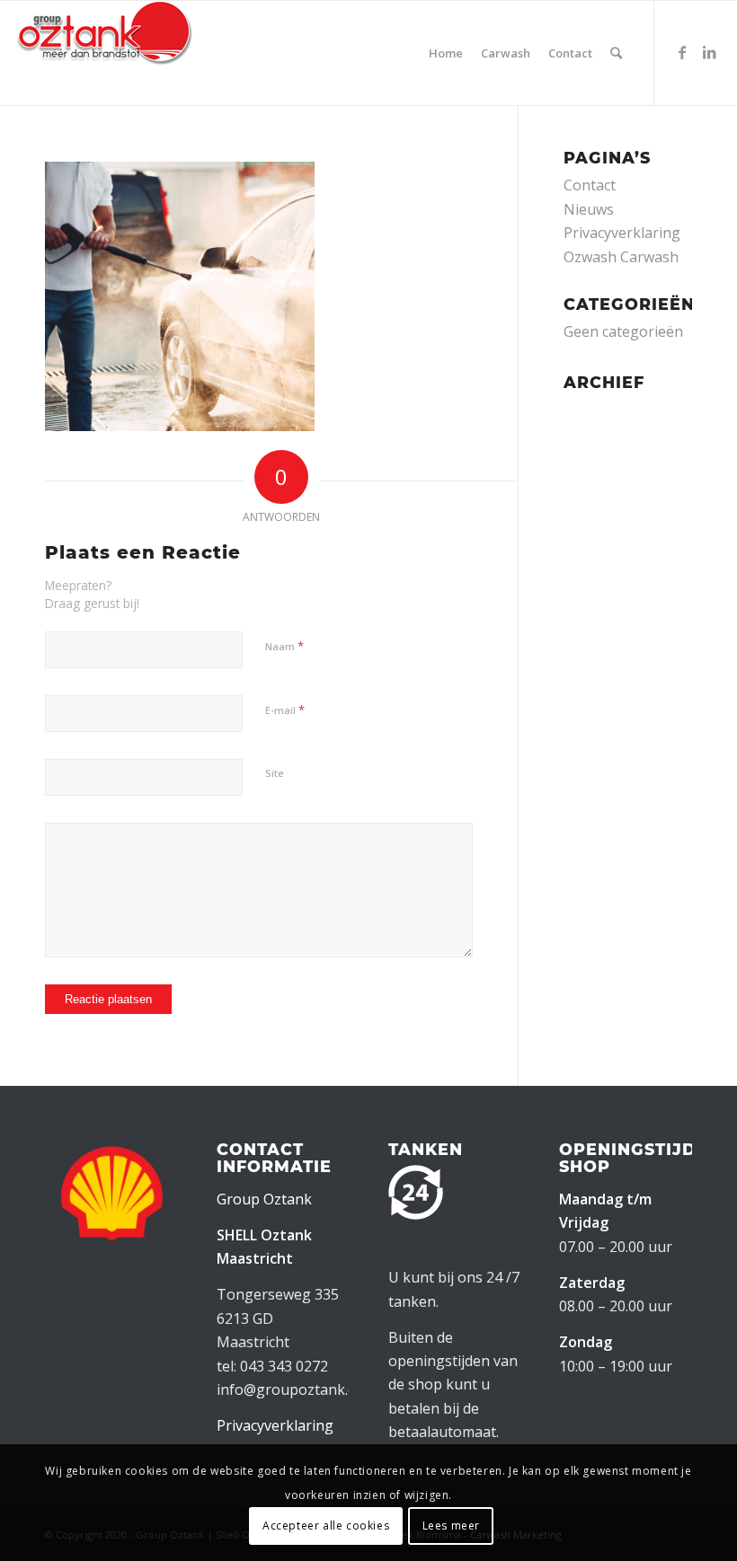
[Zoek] (616, 53)
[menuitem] (446, 53)
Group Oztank (264, 1199)
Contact (590, 185)
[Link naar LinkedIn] (709, 52)
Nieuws (589, 209)
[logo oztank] (104, 53)
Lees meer (451, 1525)
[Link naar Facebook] (682, 52)
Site (274, 773)
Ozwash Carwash (621, 257)
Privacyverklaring (622, 233)
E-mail (285, 709)
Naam (284, 646)
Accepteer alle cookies (325, 1525)
